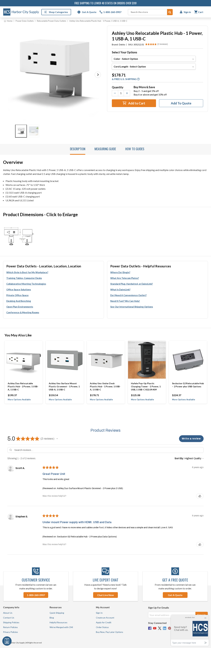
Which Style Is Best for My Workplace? (27, 272)
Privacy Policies (10, 632)
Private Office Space (17, 295)
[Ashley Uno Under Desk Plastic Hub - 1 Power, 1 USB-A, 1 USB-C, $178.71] (106, 360)
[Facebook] (149, 628)
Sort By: (179, 458)
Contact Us (8, 617)
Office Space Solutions (18, 289)
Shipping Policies (11, 622)
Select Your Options (124, 52)
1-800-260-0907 (36, 595)
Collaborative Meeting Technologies (26, 283)
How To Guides (134, 149)
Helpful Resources (58, 622)
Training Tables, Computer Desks (24, 278)
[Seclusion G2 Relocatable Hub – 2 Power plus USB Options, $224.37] (188, 360)
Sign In (99, 612)
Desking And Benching (18, 301)
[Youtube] (154, 628)
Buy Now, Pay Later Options (109, 632)
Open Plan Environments (19, 306)
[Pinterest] (169, 628)
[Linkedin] (164, 628)
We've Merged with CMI (61, 627)
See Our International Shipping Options (131, 306)
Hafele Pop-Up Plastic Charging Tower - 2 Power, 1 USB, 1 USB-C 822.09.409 (146, 386)
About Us (7, 612)
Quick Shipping (57, 612)
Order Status (102, 627)
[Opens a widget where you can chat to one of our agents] (190, 630)
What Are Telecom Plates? (124, 278)
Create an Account (105, 617)
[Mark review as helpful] (200, 496)
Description (77, 149)
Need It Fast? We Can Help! (125, 301)
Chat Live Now (105, 595)
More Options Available (19, 400)
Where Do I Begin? (120, 272)
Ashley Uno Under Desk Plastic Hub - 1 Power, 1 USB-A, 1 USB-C (105, 386)
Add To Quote (181, 103)
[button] (98, 75)
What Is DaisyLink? (120, 289)
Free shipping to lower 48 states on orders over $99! (105, 3)
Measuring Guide (105, 149)
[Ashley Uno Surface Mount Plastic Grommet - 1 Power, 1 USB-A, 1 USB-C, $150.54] (65, 360)
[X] (159, 628)
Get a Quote (175, 595)
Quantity (117, 87)
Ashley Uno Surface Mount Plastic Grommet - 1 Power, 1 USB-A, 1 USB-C (64, 386)
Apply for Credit (103, 622)
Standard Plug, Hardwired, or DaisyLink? (131, 283)
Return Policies (10, 627)
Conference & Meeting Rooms (22, 312)
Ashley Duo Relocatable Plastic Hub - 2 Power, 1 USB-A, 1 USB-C (23, 386)
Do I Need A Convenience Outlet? (128, 295)
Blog (52, 617)
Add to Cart (136, 103)
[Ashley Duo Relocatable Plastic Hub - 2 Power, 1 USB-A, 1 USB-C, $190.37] (24, 360)
